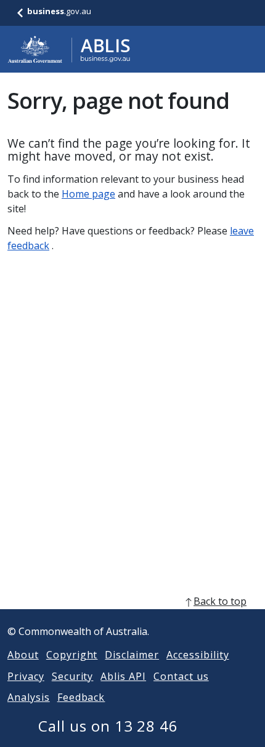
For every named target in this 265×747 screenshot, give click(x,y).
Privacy (25, 676)
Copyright (72, 654)
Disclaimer (132, 654)
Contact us (181, 676)
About (23, 654)
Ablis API (123, 676)
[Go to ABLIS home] (69, 49)
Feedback (81, 697)
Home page (88, 194)
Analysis (28, 697)
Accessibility (197, 654)
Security (73, 676)
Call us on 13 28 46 (108, 726)
